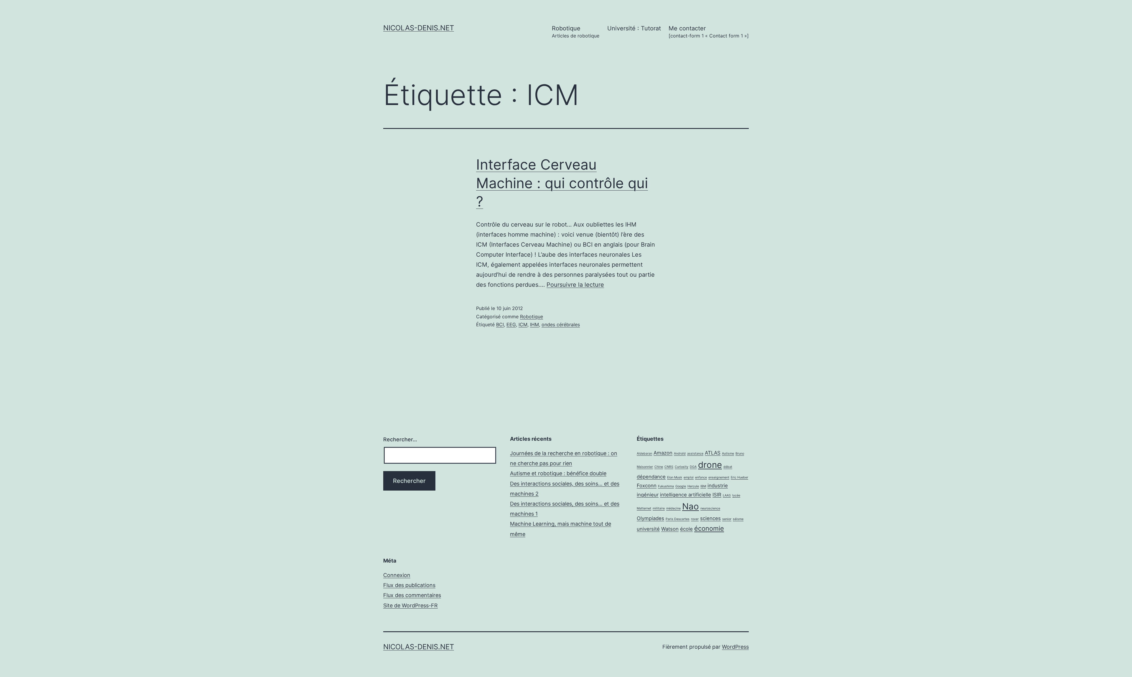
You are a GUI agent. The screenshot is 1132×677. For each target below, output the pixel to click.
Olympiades (650, 518)
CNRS (668, 467)
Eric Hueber (739, 477)
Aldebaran (644, 453)
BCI (500, 324)
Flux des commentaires (412, 595)
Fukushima (666, 486)
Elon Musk (674, 477)
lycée (736, 495)
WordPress (735, 647)
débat (727, 467)
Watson (670, 529)
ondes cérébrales (561, 324)
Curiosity (681, 467)
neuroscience (710, 508)
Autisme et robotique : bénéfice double (558, 473)
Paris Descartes (678, 519)
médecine (673, 508)
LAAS (727, 495)
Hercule (693, 486)
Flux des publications (409, 585)
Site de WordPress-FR (410, 605)
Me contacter (709, 32)
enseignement (718, 477)
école (686, 529)
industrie (718, 486)
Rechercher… (400, 439)
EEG (511, 324)
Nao (690, 506)
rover (695, 519)
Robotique (575, 32)
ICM (523, 324)
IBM (703, 486)
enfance (701, 477)
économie (709, 528)
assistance (695, 453)
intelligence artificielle (685, 495)
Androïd (680, 453)
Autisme (728, 453)
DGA (693, 467)
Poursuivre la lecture (575, 284)
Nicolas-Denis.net (418, 28)
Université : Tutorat (634, 28)
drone (710, 465)
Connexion (396, 575)
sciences (710, 518)
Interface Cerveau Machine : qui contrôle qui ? (562, 183)
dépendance (651, 477)
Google (680, 486)
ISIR (717, 495)
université (648, 529)
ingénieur (648, 495)
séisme (738, 519)
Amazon (663, 453)
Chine (658, 467)
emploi (689, 477)
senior (726, 519)
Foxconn (647, 486)
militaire (659, 508)
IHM (534, 324)
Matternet (644, 508)
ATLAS (712, 453)
